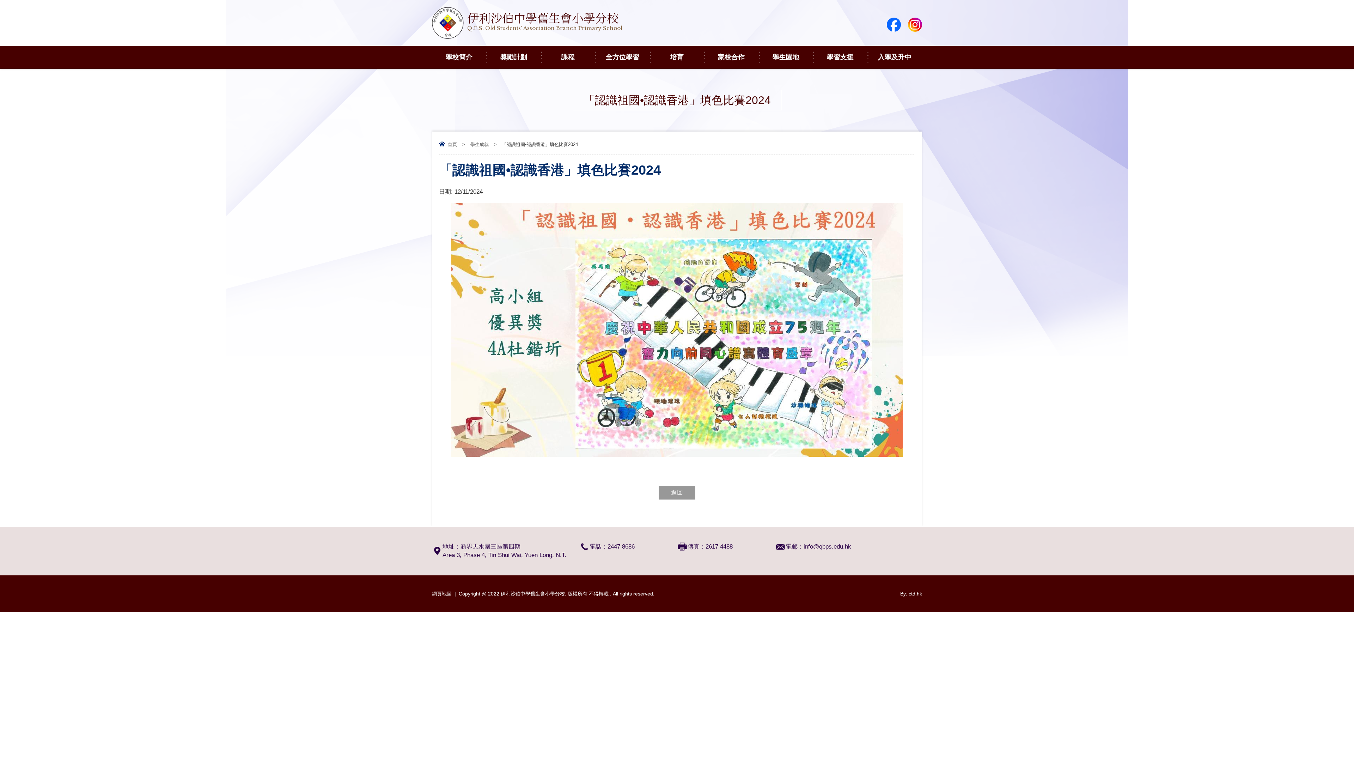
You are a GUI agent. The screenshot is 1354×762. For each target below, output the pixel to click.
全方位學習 (622, 57)
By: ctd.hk (911, 594)
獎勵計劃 (513, 57)
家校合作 (731, 57)
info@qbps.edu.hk (827, 546)
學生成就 (479, 144)
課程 (568, 57)
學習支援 (840, 57)
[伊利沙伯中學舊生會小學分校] (527, 37)
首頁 (452, 144)
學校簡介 (459, 57)
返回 (677, 492)
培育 (677, 57)
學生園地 (786, 57)
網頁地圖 (442, 594)
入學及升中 (894, 57)
